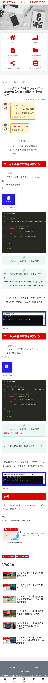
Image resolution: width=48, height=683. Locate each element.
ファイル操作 (9, 556)
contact (35, 668)
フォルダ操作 (23, 556)
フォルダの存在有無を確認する (25, 150)
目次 (21, 141)
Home (12, 668)
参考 (14, 154)
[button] (43, 452)
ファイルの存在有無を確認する (25, 146)
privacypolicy (24, 671)
